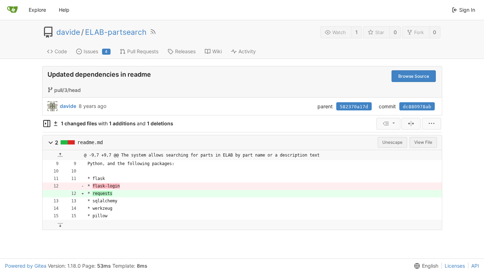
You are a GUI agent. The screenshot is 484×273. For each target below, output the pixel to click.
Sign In (467, 10)
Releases (185, 51)
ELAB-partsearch (115, 32)
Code (61, 51)
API (475, 266)
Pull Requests (142, 51)
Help (64, 10)
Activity (247, 51)
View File (423, 142)
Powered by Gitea (25, 266)
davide (68, 32)
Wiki (217, 51)
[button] (50, 142)
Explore (37, 10)
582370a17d (354, 106)
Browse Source (413, 76)
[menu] (388, 124)
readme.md (90, 142)
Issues (96, 51)
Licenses (455, 266)
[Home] (12, 10)
